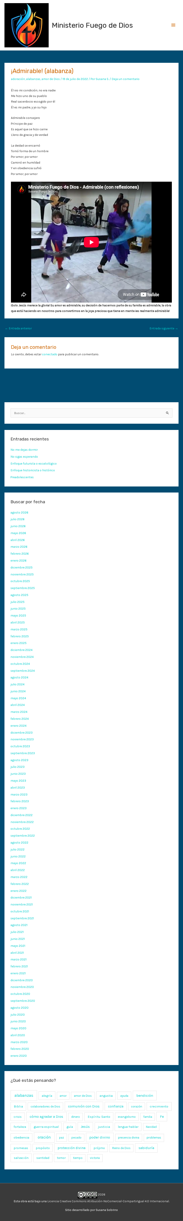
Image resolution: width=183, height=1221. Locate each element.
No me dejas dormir (24, 449)
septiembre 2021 (22, 918)
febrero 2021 (19, 966)
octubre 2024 (20, 663)
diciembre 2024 (21, 650)
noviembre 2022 (22, 822)
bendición (144, 1095)
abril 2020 (17, 1035)
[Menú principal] (173, 25)
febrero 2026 (19, 553)
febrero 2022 (19, 884)
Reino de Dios (121, 1148)
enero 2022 (18, 891)
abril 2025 (17, 622)
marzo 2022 (18, 877)
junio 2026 (18, 526)
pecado (76, 1137)
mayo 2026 (18, 533)
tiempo (78, 1158)
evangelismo (127, 1116)
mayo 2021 (17, 945)
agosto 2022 (19, 842)
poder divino (99, 1137)
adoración (18, 79)
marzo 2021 (18, 959)
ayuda (124, 1095)
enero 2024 (18, 725)
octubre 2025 (20, 581)
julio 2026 (17, 519)
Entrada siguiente (164, 328)
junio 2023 (18, 773)
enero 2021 (18, 973)
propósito (43, 1148)
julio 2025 (17, 602)
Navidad (151, 1126)
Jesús (85, 1127)
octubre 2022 (20, 828)
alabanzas (33, 79)
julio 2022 (17, 849)
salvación (21, 1158)
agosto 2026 (19, 512)
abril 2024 (17, 705)
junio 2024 (18, 691)
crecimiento (159, 1106)
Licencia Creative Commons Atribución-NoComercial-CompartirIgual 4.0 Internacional (108, 1201)
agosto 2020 (19, 1007)
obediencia (21, 1137)
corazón (136, 1106)
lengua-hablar (128, 1126)
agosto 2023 (19, 760)
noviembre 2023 (22, 739)
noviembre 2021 (21, 904)
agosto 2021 (18, 925)
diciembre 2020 (21, 980)
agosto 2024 (19, 677)
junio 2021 (17, 939)
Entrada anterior (18, 328)
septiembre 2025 (22, 588)
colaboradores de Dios (45, 1106)
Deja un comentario (125, 79)
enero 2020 (18, 1055)
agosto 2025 (19, 595)
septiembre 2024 (22, 670)
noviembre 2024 (22, 657)
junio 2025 (18, 608)
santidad (42, 1158)
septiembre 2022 (22, 835)
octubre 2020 (20, 994)
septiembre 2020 (22, 1000)
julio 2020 (17, 1014)
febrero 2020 (19, 1048)
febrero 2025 (19, 636)
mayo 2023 (18, 780)
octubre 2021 (19, 911)
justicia (104, 1127)
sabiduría (146, 1148)
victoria (95, 1158)
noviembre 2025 (22, 574)
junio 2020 (18, 1021)
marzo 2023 (18, 794)
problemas (154, 1137)
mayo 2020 (18, 1028)
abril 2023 (17, 787)
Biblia (18, 1106)
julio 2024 (17, 684)
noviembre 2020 (22, 987)
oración (44, 1137)
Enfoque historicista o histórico (32, 470)
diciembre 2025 (21, 567)
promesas (21, 1148)
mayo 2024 (18, 698)
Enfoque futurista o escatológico (33, 463)
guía (70, 1127)
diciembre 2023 (21, 732)
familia (147, 1116)
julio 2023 (17, 766)
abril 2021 (17, 952)
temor (61, 1158)
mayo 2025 (18, 615)
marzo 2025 (18, 629)
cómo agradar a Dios (46, 1116)
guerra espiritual (46, 1127)
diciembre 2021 (21, 897)
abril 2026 (17, 540)
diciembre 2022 (21, 815)
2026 (101, 1194)
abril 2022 (17, 870)
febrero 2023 (19, 801)
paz (61, 1137)
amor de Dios (51, 79)
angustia (106, 1096)
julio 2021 (17, 932)
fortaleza (20, 1126)
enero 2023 (18, 808)
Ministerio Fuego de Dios (92, 25)
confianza (115, 1106)
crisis (18, 1117)
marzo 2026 (18, 546)
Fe (162, 1116)
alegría (47, 1096)
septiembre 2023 (22, 753)
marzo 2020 (19, 1042)
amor (63, 1095)
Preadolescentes (22, 477)
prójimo (99, 1148)
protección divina (71, 1148)
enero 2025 (18, 643)
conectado (49, 354)
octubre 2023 (20, 746)
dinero (75, 1116)
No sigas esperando (24, 456)
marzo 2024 (18, 712)
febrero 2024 (19, 718)
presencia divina (128, 1137)
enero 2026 (18, 560)
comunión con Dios (84, 1106)
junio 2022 (18, 856)
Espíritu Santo (99, 1117)
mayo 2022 (18, 863)
